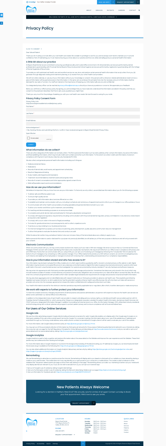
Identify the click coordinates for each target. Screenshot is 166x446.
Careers (121, 10)
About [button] (88, 10)
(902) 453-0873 (59, 431)
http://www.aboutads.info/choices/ (105, 329)
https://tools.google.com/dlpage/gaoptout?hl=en (77, 346)
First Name (30, 106)
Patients (110, 10)
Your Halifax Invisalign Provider (46, 2)
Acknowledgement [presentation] (33, 127)
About (125, 423)
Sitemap (55, 443)
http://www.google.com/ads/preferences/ (73, 331)
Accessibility (40, 443)
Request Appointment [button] (125, 2)
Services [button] (99, 10)
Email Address (31, 120)
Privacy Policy (30, 443)
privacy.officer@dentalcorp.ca (69, 85)
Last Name (30, 113)
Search (48, 443)
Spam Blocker (31, 133)
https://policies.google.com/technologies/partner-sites (110, 349)
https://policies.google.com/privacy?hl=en (81, 324)
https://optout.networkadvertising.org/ (112, 370)
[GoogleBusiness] (27, 431)
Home (126, 421)
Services (126, 426)
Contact (132, 10)
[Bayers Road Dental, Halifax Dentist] (31, 423)
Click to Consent (33, 49)
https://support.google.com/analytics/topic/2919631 (43, 351)
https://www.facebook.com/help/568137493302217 (73, 372)
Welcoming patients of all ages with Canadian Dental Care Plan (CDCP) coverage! (82, 17)
